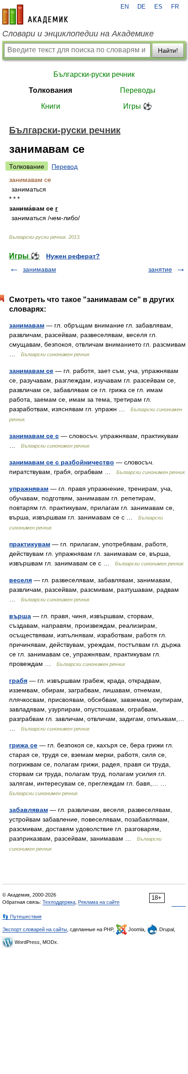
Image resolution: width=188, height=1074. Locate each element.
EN (124, 7)
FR (175, 7)
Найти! (168, 50)
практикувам (29, 544)
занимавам (39, 269)
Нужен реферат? (73, 256)
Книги (50, 106)
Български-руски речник (94, 74)
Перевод (65, 166)
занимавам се (31, 370)
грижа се (23, 745)
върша (20, 616)
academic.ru (35, 15)
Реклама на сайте (99, 902)
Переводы (138, 90)
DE (141, 7)
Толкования (50, 90)
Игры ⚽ (137, 106)
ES (158, 7)
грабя (18, 680)
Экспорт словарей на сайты (34, 929)
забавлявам (28, 809)
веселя (20, 580)
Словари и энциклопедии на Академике (78, 33)
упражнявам (28, 488)
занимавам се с (34, 435)
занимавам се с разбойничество (61, 462)
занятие (160, 269)
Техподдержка (58, 902)
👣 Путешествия (22, 916)
